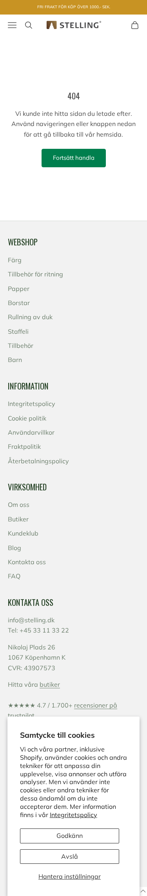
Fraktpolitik (24, 446)
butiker (50, 684)
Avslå (69, 856)
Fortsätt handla (73, 157)
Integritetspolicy (73, 815)
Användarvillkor (31, 432)
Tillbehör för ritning (35, 274)
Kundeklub (23, 533)
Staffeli (18, 331)
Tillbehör (20, 345)
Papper (18, 289)
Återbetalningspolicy (38, 461)
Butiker (18, 519)
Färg (15, 260)
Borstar (19, 303)
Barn (15, 360)
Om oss (18, 504)
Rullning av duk (30, 317)
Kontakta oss (27, 562)
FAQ (14, 576)
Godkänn (69, 835)
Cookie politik (27, 418)
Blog (14, 548)
